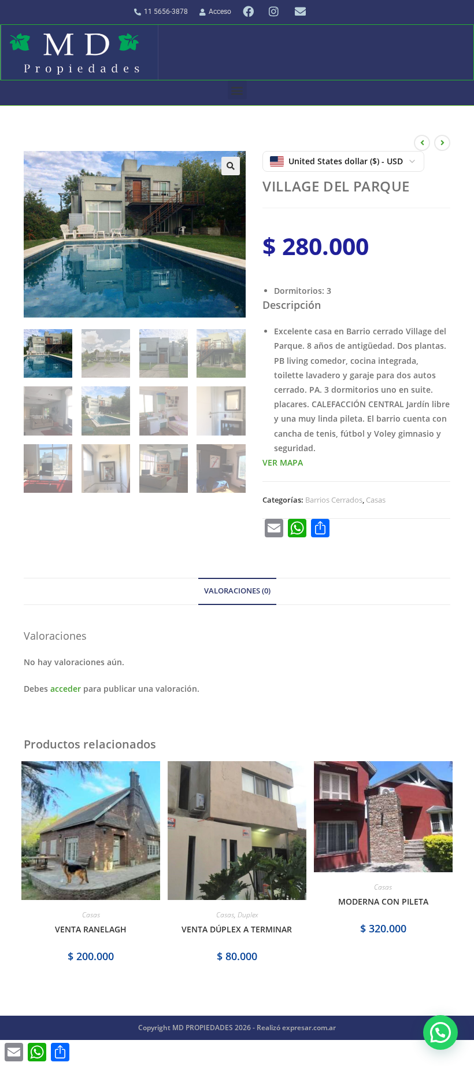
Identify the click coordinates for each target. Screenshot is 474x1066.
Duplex (248, 915)
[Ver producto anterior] (422, 143)
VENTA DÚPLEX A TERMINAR (237, 929)
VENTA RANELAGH (91, 929)
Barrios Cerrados (333, 500)
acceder (65, 688)
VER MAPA (282, 462)
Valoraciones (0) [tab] (237, 591)
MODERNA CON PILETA (383, 901)
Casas (376, 500)
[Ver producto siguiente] (442, 143)
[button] (237, 89)
